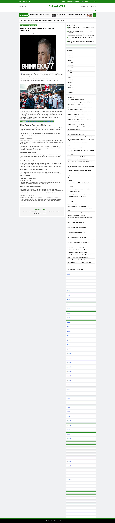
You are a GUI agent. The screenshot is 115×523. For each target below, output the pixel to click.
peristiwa (69, 225)
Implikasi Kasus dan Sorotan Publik (75, 147)
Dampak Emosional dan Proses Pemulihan (76, 116)
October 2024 (70, 92)
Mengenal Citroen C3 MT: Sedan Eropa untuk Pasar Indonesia (80, 189)
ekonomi (69, 131)
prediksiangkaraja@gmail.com (26, 33)
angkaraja (69, 353)
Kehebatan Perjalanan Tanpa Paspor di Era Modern (78, 159)
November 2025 (71, 60)
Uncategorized (70, 267)
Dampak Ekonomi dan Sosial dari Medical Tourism (78, 114)
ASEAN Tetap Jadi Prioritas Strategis (75, 109)
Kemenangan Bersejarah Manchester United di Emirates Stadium (80, 161)
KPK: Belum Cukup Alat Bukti (73, 172)
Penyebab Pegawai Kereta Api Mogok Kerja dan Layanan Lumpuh (80, 217)
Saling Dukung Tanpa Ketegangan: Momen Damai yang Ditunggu (80, 242)
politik (69, 230)
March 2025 (70, 80)
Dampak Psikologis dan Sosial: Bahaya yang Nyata (78, 121)
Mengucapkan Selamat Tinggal (74, 191)
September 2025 (71, 65)
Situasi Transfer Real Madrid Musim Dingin (28, 25)
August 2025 (70, 67)
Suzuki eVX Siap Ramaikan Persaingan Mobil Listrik (78, 257)
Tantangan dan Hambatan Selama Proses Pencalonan (78, 259)
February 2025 (70, 82)
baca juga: (37, 121)
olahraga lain (70, 201)
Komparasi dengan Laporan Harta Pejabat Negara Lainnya (79, 170)
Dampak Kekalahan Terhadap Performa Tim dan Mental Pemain (80, 119)
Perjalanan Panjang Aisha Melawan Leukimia (77, 227)
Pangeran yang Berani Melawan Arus (75, 203)
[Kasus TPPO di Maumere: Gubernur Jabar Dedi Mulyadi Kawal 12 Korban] (71, 16)
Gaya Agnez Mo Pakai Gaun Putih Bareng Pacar (77, 143)
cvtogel (68, 384)
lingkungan (70, 180)
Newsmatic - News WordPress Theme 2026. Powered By (50, 520)
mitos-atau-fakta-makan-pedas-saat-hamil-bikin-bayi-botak (39, 121)
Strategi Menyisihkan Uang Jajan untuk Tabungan (77, 252)
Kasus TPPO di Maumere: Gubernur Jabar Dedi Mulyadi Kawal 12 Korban (73, 1)
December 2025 (71, 57)
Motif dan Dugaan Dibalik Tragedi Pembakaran (77, 196)
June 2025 (70, 72)
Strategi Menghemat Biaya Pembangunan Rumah (77, 249)
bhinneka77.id (57, 6)
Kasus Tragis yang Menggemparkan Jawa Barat (77, 156)
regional (69, 235)
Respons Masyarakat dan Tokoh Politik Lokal (77, 237)
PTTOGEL (69, 479)
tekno (69, 264)
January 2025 (70, 85)
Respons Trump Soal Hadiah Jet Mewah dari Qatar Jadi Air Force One (81, 239)
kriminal (69, 175)
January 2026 (70, 55)
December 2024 (71, 87)
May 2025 (70, 75)
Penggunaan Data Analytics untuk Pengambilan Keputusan (79, 212)
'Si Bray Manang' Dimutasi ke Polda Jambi (76, 99)
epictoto (68, 322)
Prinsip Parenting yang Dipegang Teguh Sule (76, 232)
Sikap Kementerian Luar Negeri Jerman (75, 244)
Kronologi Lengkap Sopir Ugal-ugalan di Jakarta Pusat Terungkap (53, 14)
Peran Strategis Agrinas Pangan (74, 220)
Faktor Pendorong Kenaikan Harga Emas (76, 134)
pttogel (68, 274)
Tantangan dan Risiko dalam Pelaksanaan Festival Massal (79, 262)
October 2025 (70, 62)
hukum (69, 145)
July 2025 (70, 70)
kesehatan (70, 164)
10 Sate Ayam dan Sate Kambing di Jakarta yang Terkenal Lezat (80, 102)
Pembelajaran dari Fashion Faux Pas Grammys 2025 (78, 206)
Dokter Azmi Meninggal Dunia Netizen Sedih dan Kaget (79, 126)
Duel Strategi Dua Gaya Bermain (74, 129)
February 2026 (70, 52)
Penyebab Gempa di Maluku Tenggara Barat (76, 215)
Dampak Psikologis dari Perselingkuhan (76, 124)
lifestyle (69, 177)
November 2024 (71, 90)
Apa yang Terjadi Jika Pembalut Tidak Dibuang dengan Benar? (80, 107)
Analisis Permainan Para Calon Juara (75, 104)
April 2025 (70, 77)
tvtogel (68, 304)
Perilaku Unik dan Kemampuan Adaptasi (76, 222)
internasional (70, 154)
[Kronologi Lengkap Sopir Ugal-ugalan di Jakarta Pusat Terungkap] (36, 16)
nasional (69, 199)
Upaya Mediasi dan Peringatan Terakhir (75, 269)
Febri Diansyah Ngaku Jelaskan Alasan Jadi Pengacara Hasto (80, 136)
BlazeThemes (64, 520)
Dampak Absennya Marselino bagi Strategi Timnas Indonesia (80, 112)
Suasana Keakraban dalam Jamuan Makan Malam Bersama (79, 254)
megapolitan (70, 186)
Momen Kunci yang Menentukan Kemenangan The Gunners (79, 194)
